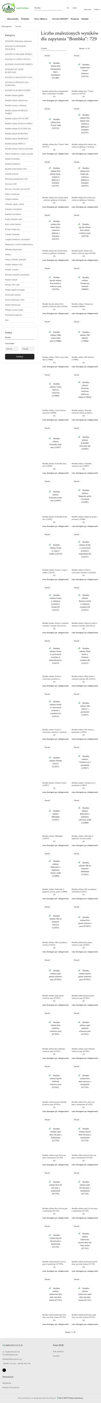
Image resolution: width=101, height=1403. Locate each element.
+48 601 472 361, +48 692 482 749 (16, 1363)
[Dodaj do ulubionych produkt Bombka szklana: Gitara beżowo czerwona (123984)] (66, 375)
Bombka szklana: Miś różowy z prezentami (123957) (83, 731)
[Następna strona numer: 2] (98, 48)
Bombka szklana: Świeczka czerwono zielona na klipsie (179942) (82, 411)
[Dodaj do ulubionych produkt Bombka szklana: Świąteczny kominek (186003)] (95, 269)
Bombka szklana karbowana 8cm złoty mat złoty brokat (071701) (54, 1316)
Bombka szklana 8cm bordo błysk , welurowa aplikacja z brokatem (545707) (55, 252)
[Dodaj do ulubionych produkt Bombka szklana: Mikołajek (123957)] (66, 801)
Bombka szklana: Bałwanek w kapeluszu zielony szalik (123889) (54, 890)
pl (68, 8)
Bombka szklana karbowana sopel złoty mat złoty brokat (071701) (84, 1316)
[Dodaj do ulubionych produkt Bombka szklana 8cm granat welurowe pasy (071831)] (95, 907)
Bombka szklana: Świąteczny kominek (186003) (82, 305)
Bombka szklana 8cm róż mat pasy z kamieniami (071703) (55, 1210)
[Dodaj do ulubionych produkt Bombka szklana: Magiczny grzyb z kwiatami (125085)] (95, 481)
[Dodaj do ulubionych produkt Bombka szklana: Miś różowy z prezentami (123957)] (95, 694)
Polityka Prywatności (10, 1387)
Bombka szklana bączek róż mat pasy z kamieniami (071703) (54, 1263)
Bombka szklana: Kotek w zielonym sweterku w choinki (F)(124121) (55, 624)
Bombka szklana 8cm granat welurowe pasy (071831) (82, 944)
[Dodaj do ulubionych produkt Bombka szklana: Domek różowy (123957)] (66, 747)
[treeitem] (19, 41)
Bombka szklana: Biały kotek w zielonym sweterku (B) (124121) (83, 677)
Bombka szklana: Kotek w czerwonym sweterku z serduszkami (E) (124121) (85, 571)
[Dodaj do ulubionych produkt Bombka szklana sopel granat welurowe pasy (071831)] (66, 960)
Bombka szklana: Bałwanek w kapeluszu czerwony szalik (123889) (82, 837)
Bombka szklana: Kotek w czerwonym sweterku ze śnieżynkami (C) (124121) (52, 677)
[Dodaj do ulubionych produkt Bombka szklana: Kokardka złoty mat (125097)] (66, 428)
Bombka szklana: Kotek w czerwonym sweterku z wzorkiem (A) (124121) (54, 731)
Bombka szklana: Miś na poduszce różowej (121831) (54, 944)
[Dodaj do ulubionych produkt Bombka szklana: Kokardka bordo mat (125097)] (66, 481)
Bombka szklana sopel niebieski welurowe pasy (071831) (83, 1050)
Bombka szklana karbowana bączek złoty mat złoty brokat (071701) (84, 1263)
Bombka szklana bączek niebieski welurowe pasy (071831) (54, 1103)
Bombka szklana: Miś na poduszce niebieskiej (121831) (84, 890)
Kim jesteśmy (58, 1351)
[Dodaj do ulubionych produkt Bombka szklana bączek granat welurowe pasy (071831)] (95, 960)
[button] (26, 19)
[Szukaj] (33, 338)
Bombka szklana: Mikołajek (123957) (52, 837)
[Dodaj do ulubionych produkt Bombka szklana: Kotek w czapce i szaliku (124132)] (66, 535)
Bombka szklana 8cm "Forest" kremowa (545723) (83, 92)
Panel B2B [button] (58, 1345)
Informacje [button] (8, 1376)
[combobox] (53, 48)
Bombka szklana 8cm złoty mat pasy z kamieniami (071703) (83, 1103)
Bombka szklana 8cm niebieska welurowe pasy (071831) (53, 1050)
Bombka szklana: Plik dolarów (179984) (83, 358)
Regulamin (6, 1383)
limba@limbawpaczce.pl (12, 1359)
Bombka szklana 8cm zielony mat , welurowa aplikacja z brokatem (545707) (84, 145)
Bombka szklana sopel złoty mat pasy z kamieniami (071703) (54, 1156)
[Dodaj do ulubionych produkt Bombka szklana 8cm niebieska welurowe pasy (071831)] (66, 1013)
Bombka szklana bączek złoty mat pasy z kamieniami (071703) (84, 1156)
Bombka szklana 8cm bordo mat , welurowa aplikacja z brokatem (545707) (84, 199)
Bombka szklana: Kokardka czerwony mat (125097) (82, 465)
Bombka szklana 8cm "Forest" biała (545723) (55, 145)
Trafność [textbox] (44, 48)
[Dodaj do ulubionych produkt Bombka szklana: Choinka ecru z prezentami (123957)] (95, 747)
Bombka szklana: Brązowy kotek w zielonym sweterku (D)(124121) (84, 624)
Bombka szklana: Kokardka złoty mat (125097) (54, 465)
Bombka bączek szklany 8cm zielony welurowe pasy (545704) (83, 252)
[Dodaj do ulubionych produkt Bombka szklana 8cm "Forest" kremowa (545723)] (95, 56)
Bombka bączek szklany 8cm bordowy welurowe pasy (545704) (54, 305)
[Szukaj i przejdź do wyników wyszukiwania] (60, 8)
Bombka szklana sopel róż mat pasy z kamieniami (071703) (85, 1210)
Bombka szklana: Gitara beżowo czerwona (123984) (54, 411)
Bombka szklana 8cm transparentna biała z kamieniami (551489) (55, 92)
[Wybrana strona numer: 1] (84, 48)
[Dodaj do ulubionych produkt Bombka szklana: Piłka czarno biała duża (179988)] (66, 322)
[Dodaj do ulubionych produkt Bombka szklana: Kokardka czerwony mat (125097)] (95, 428)
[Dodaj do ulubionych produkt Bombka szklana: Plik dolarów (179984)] (95, 322)
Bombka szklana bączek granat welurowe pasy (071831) (83, 997)
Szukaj (19, 357)
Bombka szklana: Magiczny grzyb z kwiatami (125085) (85, 518)
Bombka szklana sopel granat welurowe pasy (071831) (53, 997)
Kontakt (56, 1356)
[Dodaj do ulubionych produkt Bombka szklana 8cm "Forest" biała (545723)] (66, 109)
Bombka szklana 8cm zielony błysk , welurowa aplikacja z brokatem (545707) (55, 199)
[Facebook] (4, 1370)
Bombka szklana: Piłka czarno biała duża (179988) (55, 358)
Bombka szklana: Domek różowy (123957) (54, 784)
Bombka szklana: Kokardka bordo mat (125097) (54, 518)
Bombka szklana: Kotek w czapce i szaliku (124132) (55, 571)
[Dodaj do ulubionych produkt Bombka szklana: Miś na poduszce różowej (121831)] (66, 907)
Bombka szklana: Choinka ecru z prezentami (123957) (83, 784)
